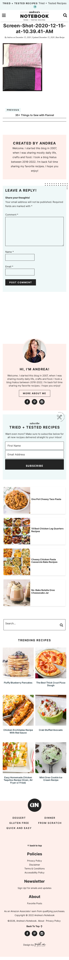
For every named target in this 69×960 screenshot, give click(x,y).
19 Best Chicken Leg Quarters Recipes (47, 530)
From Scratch (50, 822)
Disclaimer (34, 864)
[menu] (4, 15)
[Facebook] (27, 402)
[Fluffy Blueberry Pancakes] (18, 676)
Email (9, 266)
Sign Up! (22, 888)
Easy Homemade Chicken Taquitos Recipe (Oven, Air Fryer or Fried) (18, 780)
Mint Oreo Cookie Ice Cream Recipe (50, 778)
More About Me (34, 393)
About (41, 920)
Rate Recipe (60, 37)
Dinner (49, 817)
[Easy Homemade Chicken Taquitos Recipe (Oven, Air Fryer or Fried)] (18, 771)
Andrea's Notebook (34, 15)
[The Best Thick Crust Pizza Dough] (50, 676)
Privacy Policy (34, 860)
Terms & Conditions (34, 868)
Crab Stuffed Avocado (51, 730)
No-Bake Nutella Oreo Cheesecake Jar (43, 591)
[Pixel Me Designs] (40, 945)
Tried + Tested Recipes (34, 3)
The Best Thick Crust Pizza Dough (50, 684)
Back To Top (33, 926)
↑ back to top (34, 845)
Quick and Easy (19, 828)
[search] (65, 15)
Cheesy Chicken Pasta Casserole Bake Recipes (44, 560)
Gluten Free (19, 822)
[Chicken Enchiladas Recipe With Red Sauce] (18, 724)
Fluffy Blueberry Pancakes (18, 682)
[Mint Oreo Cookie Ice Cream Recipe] (50, 771)
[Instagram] (42, 402)
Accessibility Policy (34, 872)
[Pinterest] (34, 402)
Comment (11, 214)
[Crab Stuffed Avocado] (50, 724)
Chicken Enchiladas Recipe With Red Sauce (18, 731)
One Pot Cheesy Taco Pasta (46, 499)
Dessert (19, 817)
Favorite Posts (34, 903)
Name (9, 251)
